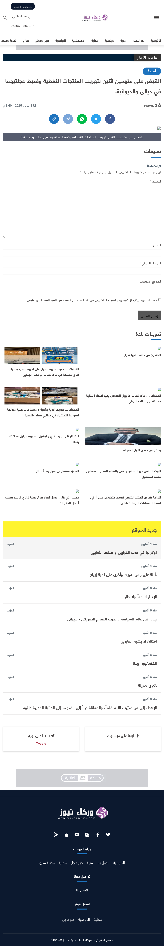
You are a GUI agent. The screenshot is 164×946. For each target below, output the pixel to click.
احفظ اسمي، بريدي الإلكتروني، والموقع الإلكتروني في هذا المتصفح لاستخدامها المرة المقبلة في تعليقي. (92, 299)
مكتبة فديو (47, 862)
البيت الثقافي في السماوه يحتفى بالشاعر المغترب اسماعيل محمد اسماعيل (123, 473)
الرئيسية (119, 862)
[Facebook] (110, 119)
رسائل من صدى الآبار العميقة (142, 449)
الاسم (156, 244)
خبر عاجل (77, 862)
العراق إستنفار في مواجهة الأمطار (57, 470)
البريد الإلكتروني (150, 263)
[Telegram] (68, 119)
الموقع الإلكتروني (150, 281)
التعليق (155, 181)
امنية (152, 70)
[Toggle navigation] (156, 17)
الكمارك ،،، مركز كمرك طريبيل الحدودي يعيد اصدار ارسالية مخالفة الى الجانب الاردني (123, 398)
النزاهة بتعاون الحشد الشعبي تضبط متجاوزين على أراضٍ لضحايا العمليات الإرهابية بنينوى (125, 500)
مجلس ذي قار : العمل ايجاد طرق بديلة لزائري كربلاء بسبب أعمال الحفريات (42, 500)
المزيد (11, 543)
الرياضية (84, 919)
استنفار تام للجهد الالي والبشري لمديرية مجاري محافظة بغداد (44, 438)
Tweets (41, 743)
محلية (63, 862)
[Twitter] (96, 119)
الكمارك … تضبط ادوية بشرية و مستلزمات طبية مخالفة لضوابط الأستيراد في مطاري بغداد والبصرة (43, 412)
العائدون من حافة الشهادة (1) (142, 354)
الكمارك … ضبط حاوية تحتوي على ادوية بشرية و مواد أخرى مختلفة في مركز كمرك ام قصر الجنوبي (44, 371)
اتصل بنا (103, 862)
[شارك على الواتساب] (82, 119)
